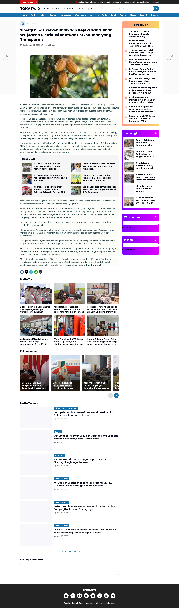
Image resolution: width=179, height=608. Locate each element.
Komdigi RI (59, 455)
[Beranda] (22, 23)
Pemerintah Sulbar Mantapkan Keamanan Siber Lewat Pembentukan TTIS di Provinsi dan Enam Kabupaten (146, 142)
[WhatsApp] (36, 272)
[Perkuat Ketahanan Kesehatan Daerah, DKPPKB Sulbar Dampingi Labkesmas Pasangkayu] (36, 511)
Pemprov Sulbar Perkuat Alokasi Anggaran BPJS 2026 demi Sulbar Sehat (146, 154)
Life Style (67, 8)
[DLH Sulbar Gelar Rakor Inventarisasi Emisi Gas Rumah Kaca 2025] (129, 201)
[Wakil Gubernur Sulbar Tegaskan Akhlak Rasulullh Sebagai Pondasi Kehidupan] (76, 167)
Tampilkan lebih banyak (69, 551)
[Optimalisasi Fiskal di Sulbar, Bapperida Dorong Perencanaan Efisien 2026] (36, 325)
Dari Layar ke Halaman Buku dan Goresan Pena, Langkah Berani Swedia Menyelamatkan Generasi (86, 437)
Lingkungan (66, 15)
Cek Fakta (102, 15)
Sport (89, 8)
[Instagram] (79, 595)
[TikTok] (99, 595)
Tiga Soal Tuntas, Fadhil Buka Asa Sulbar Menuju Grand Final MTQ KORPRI (141, 53)
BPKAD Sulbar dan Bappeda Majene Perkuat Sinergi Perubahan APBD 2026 (143, 90)
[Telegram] (31, 272)
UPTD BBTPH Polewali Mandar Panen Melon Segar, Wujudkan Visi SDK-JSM (50, 178)
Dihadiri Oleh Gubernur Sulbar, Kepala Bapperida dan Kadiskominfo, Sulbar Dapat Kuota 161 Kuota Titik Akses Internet (146, 166)
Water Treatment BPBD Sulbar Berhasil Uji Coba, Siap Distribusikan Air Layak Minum (69, 342)
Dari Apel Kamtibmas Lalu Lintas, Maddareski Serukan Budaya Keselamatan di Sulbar (88, 2)
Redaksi (67, 603)
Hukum (43, 15)
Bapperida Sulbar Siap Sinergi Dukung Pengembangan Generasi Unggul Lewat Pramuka (35, 309)
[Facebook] (22, 272)
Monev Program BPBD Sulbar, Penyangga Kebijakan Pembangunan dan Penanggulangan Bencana (96, 385)
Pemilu (123, 15)
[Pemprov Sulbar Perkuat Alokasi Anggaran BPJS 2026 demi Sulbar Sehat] (129, 155)
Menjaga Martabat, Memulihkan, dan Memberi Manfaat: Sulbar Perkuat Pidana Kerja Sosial (142, 100)
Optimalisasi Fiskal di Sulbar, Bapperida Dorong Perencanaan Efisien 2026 (34, 342)
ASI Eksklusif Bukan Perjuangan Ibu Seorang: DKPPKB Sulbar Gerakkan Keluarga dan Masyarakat (83, 484)
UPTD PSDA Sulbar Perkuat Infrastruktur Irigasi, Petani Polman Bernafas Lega (47, 166)
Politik (33, 15)
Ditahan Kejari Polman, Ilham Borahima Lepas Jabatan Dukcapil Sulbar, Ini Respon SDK (49, 189)
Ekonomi (53, 15)
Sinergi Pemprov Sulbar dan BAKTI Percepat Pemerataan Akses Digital (145, 189)
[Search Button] (156, 8)
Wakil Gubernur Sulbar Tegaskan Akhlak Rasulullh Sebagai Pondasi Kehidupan (99, 166)
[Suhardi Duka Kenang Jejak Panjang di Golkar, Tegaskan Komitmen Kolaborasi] (76, 179)
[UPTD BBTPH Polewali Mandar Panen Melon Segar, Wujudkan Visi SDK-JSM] (27, 179)
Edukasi (133, 15)
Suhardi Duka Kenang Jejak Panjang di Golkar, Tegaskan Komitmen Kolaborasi (97, 178)
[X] (26, 272)
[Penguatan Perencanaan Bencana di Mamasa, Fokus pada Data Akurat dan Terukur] (69, 293)
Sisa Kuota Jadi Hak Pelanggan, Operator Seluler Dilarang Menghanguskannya (81, 461)
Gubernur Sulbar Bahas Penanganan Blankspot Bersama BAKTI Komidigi (145, 177)
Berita (54, 8)
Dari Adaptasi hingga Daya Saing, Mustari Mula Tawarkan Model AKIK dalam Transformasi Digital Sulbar (143, 81)
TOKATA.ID (30, 8)
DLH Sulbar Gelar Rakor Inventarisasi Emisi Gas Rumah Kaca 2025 (145, 200)
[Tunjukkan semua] (155, 133)
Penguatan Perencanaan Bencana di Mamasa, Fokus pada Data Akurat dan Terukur (69, 309)
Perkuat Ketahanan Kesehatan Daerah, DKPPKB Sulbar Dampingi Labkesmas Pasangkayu (84, 508)
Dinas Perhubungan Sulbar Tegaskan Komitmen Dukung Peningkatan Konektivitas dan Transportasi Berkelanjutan (66, 385)
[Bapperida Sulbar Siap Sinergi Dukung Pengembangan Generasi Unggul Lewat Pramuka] (36, 293)
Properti (144, 15)
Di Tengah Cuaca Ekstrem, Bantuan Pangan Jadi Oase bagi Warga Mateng (142, 71)
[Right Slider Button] (156, 15)
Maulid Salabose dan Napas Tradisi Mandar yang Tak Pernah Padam (143, 62)
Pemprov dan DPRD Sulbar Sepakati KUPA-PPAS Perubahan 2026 (142, 118)
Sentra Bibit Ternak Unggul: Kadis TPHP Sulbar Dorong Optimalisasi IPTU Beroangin (99, 189)
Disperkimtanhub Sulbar (66, 408)
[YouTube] (86, 595)
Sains (92, 15)
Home (46, 8)
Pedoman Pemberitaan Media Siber (100, 603)
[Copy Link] (40, 272)
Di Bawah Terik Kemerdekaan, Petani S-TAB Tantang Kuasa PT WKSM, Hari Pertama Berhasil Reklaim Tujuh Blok (142, 43)
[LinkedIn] (106, 595)
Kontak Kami (77, 603)
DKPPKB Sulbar (61, 479)
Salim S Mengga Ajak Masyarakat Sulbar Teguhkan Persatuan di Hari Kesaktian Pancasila (34, 385)
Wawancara (80, 15)
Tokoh (113, 15)
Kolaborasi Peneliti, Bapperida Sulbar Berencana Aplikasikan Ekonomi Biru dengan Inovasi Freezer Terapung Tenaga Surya (102, 309)
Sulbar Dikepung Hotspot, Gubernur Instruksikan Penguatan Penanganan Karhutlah (142, 109)
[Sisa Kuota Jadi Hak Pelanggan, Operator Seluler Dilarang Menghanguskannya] (36, 464)
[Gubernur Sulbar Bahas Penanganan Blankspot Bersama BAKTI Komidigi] (129, 178)
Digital (58, 432)
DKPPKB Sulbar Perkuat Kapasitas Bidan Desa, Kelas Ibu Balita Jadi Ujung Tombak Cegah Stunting (85, 531)
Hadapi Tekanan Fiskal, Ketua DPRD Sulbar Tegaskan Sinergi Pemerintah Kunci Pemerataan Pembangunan (102, 342)
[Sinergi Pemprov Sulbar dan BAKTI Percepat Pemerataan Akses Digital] (129, 190)
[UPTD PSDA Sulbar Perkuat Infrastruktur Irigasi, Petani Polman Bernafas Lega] (27, 167)
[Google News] (92, 595)
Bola (79, 8)
